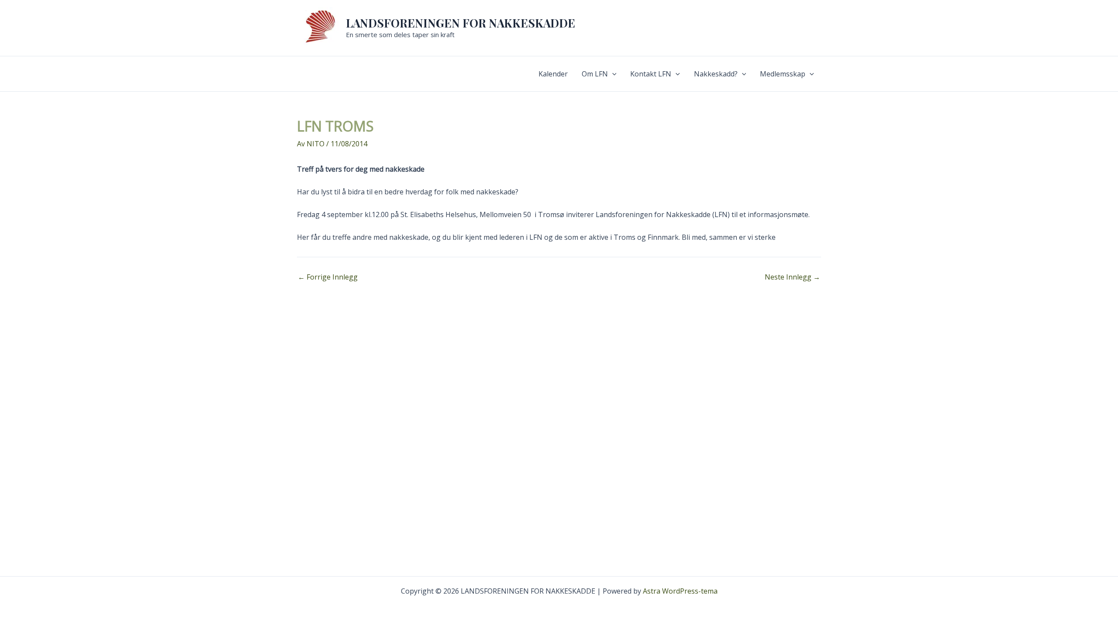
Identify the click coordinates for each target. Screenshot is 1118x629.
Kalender (553, 74)
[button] (612, 73)
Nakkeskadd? (716, 74)
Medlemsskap (782, 74)
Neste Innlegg (792, 276)
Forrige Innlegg (328, 276)
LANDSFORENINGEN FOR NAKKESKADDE (460, 23)
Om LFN (595, 74)
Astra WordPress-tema (680, 591)
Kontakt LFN (650, 74)
